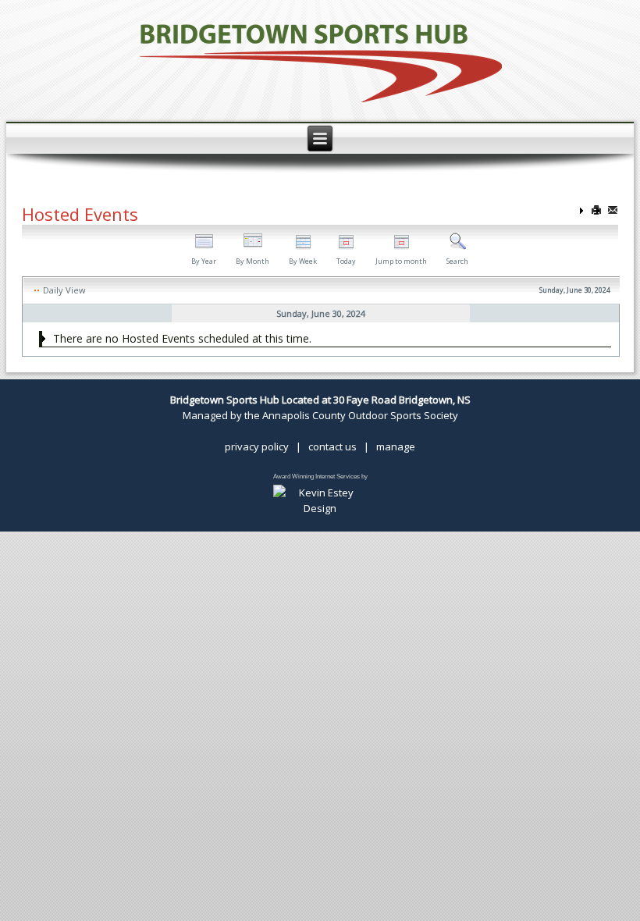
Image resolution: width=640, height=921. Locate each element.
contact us (332, 446)
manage (395, 446)
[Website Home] (320, 61)
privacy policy (257, 446)
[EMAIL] (612, 211)
